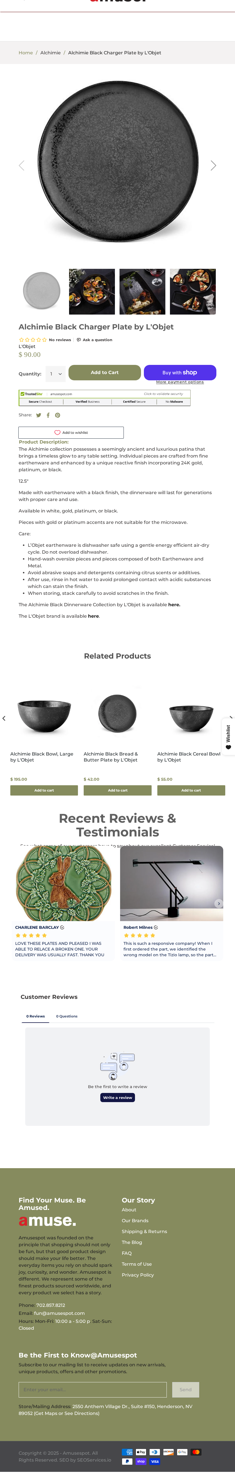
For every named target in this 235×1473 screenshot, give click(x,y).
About (129, 1209)
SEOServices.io (94, 1460)
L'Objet (27, 346)
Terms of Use (137, 1264)
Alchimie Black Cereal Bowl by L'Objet (188, 757)
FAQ (127, 1253)
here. (174, 604)
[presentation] (4, 718)
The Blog (132, 1242)
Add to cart (44, 790)
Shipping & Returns (144, 1231)
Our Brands (135, 1220)
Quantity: (30, 374)
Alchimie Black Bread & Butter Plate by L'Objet (111, 757)
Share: (25, 415)
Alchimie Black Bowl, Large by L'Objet (41, 757)
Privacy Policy (138, 1275)
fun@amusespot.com (59, 1313)
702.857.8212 (50, 1305)
